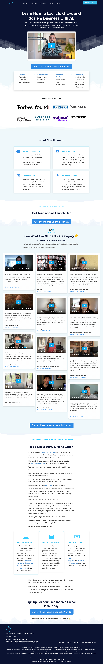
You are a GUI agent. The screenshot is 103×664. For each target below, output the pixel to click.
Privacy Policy (10, 633)
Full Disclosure (11, 636)
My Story (69, 642)
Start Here (61, 642)
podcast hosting (22, 568)
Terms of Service (22, 633)
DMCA (32, 633)
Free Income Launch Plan (89, 642)
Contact (76, 642)
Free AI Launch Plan (90, 2)
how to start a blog (48, 452)
